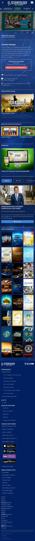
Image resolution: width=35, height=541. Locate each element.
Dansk (3, 499)
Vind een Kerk (6, 480)
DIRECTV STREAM (7, 429)
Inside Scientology (8, 378)
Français (3, 528)
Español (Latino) (5, 504)
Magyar (3, 510)
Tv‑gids (4, 402)
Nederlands (4, 516)
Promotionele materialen (9, 420)
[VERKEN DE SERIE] (6, 239)
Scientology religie (7, 490)
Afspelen (18, 221)
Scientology (5, 472)
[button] (1, 180)
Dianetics (4, 482)
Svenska (3, 524)
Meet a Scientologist (8, 384)
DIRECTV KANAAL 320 (9, 426)
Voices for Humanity (8, 387)
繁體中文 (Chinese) (6, 526)
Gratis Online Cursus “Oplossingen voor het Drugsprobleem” (15, 84)
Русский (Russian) (6, 522)
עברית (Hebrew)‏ (6, 508)
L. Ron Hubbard (6, 477)
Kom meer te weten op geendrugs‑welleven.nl (9, 79)
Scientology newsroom (8, 488)
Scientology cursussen (8, 475)
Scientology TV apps (8, 441)
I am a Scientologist (8, 393)
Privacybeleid (4, 537)
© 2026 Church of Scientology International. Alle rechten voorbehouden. (17, 531)
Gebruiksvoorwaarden (6, 533)
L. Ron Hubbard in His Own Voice (12, 375)
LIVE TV (3, 400)
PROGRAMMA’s (6, 369)
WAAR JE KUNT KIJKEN (8, 424)
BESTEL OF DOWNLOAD (16, 68)
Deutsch (3, 501)
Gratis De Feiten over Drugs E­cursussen (15, 75)
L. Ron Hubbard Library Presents (11, 390)
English (3, 497)
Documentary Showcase (9, 396)
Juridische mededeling (6, 539)
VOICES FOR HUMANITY (8, 35)
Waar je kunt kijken (8, 411)
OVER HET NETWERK (8, 405)
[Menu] (2, 2)
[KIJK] (28, 254)
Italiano (3, 512)
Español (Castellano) (7, 506)
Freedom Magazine (7, 493)
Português (4, 520)
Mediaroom (6, 414)
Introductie (5, 408)
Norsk (3, 518)
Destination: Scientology (9, 381)
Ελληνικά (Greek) (6, 502)
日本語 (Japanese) (6, 514)
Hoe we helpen (6, 485)
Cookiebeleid (4, 535)
